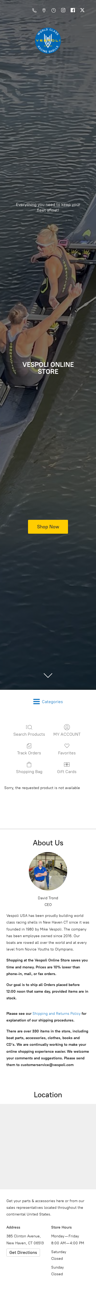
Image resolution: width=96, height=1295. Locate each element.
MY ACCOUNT (67, 734)
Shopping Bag (29, 771)
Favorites (67, 752)
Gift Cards (67, 771)
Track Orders (29, 752)
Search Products (29, 734)
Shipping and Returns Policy (56, 1013)
